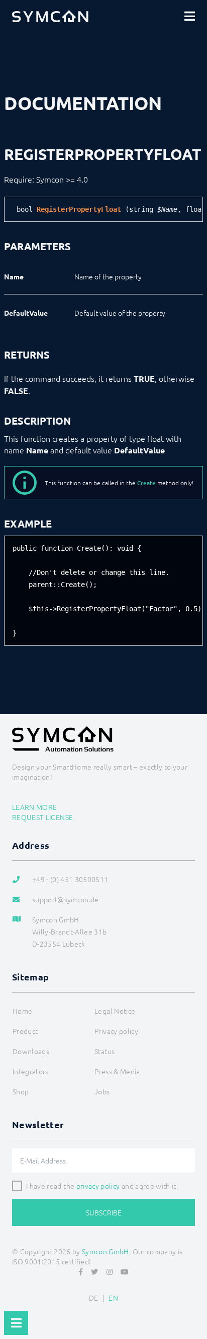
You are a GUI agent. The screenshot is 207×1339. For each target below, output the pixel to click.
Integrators (31, 1071)
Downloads (31, 1051)
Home (22, 1011)
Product (25, 1031)
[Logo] (50, 16)
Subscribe (104, 1212)
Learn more (34, 807)
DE (93, 1298)
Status (104, 1051)
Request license (42, 817)
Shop (21, 1091)
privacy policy (98, 1186)
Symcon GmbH (105, 1251)
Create (146, 483)
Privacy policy (116, 1031)
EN (113, 1298)
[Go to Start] (195, 1307)
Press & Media (117, 1071)
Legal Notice (114, 1011)
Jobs (102, 1091)
